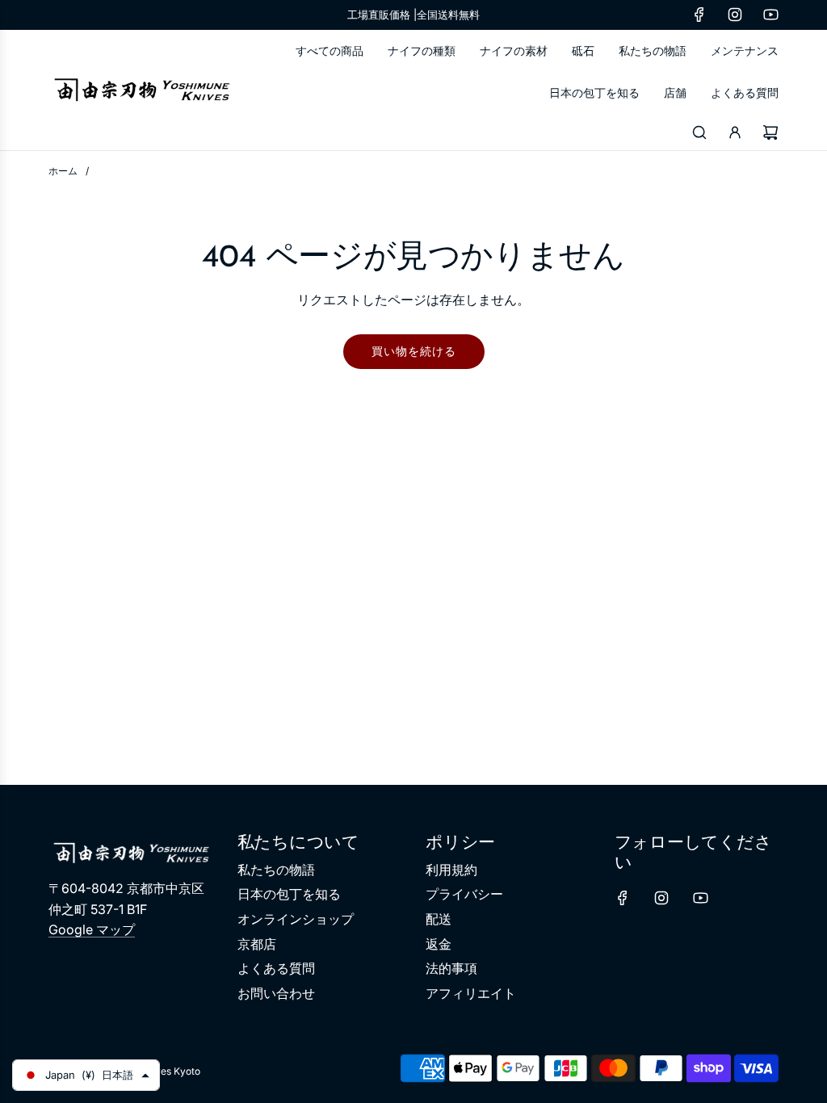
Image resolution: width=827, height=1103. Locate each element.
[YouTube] (770, 14)
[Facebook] (699, 14)
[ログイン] (735, 132)
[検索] (699, 132)
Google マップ (91, 929)
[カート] (770, 132)
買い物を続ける (414, 351)
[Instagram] (735, 14)
